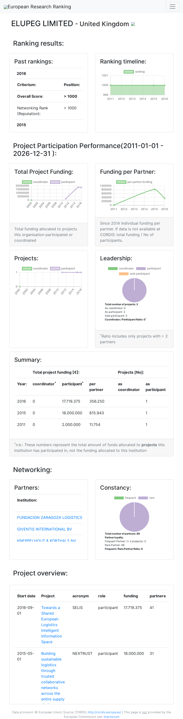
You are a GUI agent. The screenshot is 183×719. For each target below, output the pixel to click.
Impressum (111, 717)
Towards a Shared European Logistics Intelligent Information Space (51, 624)
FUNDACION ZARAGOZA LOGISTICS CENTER (58, 517)
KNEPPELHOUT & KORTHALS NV (46, 540)
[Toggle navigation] (172, 6)
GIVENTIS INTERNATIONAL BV (44, 529)
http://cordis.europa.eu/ (104, 712)
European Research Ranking (39, 7)
